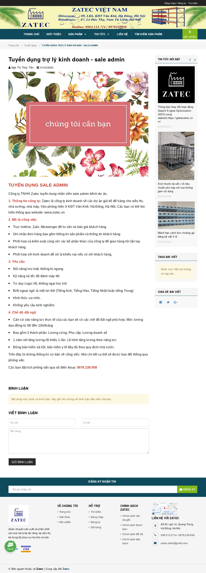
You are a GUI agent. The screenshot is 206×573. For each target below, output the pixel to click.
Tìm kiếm (193, 3)
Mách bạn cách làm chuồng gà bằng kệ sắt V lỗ (176, 234)
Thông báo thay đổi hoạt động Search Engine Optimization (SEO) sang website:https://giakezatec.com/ (175, 114)
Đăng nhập (170, 3)
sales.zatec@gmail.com (174, 543)
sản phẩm (190, 34)
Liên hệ (122, 34)
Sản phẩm (75, 34)
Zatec (66, 569)
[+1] (176, 302)
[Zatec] (29, 515)
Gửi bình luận (22, 462)
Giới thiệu (53, 34)
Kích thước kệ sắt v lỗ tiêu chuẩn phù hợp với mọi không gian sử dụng (175, 187)
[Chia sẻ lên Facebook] (161, 302)
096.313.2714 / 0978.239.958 (178, 535)
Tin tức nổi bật (169, 59)
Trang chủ (31, 34)
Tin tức (100, 34)
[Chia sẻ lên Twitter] (168, 302)
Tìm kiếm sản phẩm (148, 34)
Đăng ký (182, 3)
